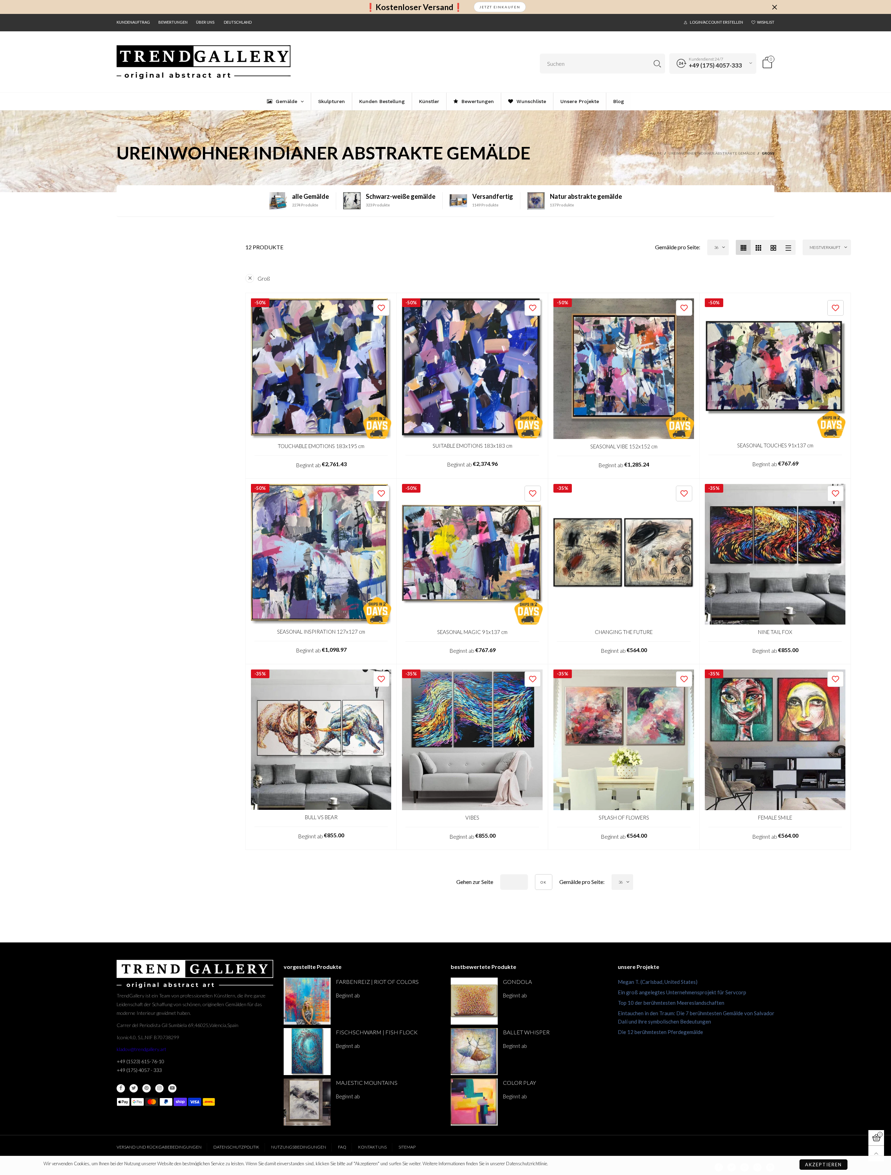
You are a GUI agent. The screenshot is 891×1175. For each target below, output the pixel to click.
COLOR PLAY (519, 1082)
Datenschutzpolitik (236, 1147)
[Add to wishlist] (381, 308)
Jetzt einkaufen (499, 7)
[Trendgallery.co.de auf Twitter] (133, 1088)
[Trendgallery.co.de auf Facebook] (121, 1088)
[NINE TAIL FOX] (775, 554)
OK (544, 882)
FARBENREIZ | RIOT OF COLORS (377, 981)
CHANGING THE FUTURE (624, 632)
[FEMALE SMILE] (775, 739)
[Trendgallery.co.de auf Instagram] (159, 1088)
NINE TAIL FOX (775, 632)
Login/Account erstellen (716, 22)
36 (716, 247)
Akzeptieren (823, 1164)
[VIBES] (472, 739)
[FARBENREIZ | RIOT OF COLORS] (307, 1001)
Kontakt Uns (372, 1147)
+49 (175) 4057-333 (715, 65)
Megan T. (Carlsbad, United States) (657, 982)
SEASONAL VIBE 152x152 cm (623, 446)
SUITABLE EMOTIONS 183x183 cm (472, 445)
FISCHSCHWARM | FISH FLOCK (377, 1032)
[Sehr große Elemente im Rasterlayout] (773, 247)
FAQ (342, 1147)
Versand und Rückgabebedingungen (159, 1147)
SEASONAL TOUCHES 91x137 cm (775, 445)
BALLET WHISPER (526, 1032)
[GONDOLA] (474, 1001)
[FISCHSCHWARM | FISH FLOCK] (307, 1051)
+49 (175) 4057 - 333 (139, 1070)
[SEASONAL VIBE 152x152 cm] (623, 368)
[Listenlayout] (788, 247)
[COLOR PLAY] (474, 1102)
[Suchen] (657, 63)
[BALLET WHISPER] (474, 1051)
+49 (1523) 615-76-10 (140, 1061)
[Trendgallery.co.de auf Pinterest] (146, 1088)
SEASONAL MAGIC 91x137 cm (472, 632)
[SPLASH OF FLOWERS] (623, 739)
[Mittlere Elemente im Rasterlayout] (743, 247)
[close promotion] (774, 7)
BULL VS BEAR (321, 817)
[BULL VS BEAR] (321, 739)
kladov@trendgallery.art (141, 1049)
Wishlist (765, 22)
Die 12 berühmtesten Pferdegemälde (660, 1032)
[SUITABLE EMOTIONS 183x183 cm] (472, 368)
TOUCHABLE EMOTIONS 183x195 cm (321, 446)
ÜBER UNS (205, 22)
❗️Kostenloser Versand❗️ (414, 7)
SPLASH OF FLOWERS (624, 817)
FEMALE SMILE (775, 817)
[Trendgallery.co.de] (204, 62)
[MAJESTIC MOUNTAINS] (307, 1102)
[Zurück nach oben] (876, 1153)
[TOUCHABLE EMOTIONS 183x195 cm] (321, 368)
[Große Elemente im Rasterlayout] (758, 247)
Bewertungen (173, 22)
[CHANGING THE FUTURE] (623, 554)
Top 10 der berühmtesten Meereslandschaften (671, 1003)
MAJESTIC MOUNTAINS (366, 1082)
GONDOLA (517, 981)
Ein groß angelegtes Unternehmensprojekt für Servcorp (682, 992)
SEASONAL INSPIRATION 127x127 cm (321, 631)
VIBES (472, 817)
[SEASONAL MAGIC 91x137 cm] (472, 554)
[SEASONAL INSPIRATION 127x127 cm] (321, 554)
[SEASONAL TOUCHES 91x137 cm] (775, 368)
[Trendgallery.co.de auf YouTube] (172, 1088)
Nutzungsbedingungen (298, 1147)
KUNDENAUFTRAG (133, 22)
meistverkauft (825, 247)
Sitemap (407, 1147)
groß (264, 278)
